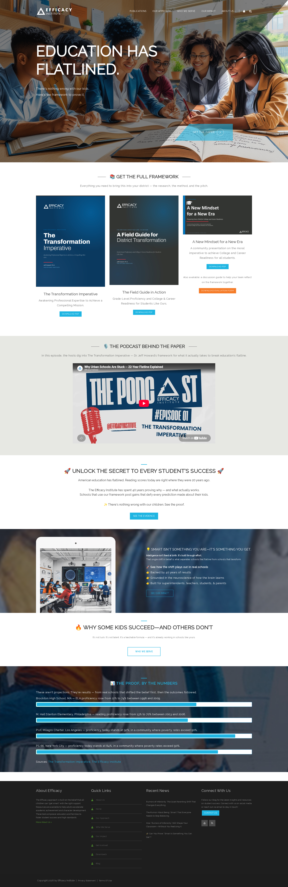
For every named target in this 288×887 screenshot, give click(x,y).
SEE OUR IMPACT (160, 593)
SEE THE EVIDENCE (144, 516)
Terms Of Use (105, 880)
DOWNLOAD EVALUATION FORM (217, 290)
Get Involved (102, 845)
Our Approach (102, 818)
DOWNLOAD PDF (70, 314)
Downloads (101, 854)
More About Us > (44, 822)
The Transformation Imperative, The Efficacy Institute (84, 761)
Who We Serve (103, 827)
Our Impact (101, 836)
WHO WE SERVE (144, 651)
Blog (98, 863)
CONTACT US (210, 813)
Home (98, 809)
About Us (100, 800)
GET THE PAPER (204, 132)
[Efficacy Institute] (54, 11)
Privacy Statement (87, 880)
